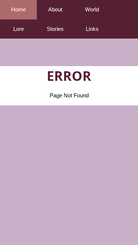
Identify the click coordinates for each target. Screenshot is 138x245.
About (55, 9)
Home (18, 9)
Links (92, 29)
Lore (18, 29)
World (92, 9)
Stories (55, 29)
